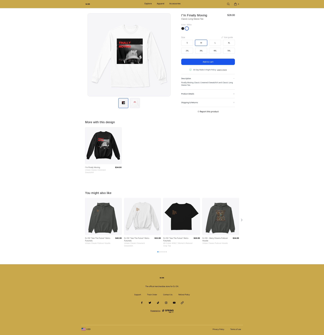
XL (229, 43)
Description (186, 78)
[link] (103, 145)
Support (137, 294)
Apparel (160, 3)
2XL (187, 50)
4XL (215, 50)
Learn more (222, 69)
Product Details (187, 94)
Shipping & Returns (189, 102)
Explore (148, 3)
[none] (227, 37)
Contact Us (167, 294)
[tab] (123, 103)
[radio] (187, 43)
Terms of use (235, 329)
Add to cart (208, 61)
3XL (201, 50)
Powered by (155, 311)
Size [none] (183, 37)
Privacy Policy (218, 329)
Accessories (175, 3)
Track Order (152, 294)
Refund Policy (184, 294)
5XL (229, 50)
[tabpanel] (129, 54)
